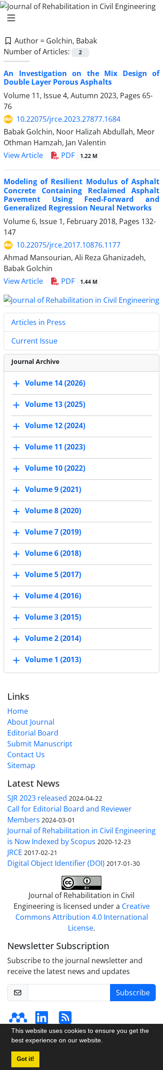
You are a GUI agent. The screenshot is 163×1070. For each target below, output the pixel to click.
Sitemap (21, 765)
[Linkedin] (42, 1020)
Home (17, 711)
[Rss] (65, 1020)
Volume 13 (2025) (55, 404)
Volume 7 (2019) (53, 532)
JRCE (14, 852)
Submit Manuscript (39, 744)
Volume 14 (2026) (55, 383)
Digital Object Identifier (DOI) (56, 863)
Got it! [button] (25, 1059)
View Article (23, 155)
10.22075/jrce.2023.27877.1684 (68, 119)
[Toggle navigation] (79, 18)
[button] (106, 1041)
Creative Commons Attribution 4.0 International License (82, 917)
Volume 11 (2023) (55, 447)
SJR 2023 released (37, 798)
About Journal (30, 722)
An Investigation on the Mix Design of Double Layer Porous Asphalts (81, 77)
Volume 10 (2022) (55, 468)
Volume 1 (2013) (53, 659)
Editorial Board (32, 733)
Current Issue (34, 341)
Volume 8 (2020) (53, 511)
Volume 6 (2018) (53, 553)
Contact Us (26, 755)
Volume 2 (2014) (53, 638)
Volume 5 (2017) (53, 574)
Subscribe (133, 993)
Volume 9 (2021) (53, 489)
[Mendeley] (18, 1020)
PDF (78, 155)
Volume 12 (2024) (55, 425)
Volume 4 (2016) (53, 596)
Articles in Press (38, 322)
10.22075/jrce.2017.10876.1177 (68, 245)
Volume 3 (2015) (53, 617)
